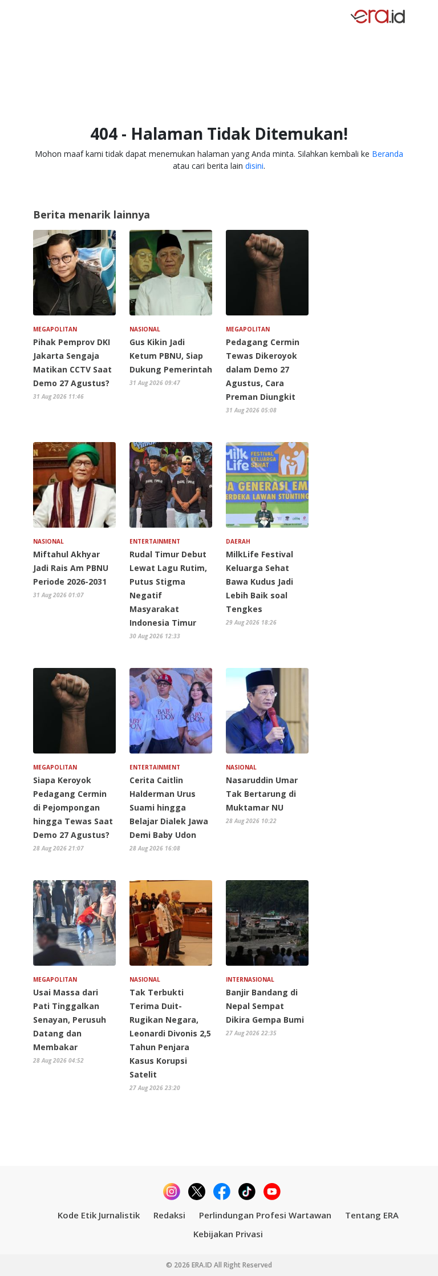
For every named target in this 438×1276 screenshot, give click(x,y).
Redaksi (169, 1215)
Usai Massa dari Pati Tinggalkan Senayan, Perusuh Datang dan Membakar (69, 1019)
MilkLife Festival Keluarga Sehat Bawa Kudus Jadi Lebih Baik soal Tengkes (259, 581)
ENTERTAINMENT (154, 541)
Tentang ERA (372, 1215)
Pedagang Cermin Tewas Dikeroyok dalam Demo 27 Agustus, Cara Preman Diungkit (262, 369)
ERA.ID (203, 1265)
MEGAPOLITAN (55, 329)
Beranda (387, 153)
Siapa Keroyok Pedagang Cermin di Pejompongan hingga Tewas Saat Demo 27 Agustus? (73, 807)
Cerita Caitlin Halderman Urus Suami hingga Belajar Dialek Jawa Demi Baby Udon (168, 807)
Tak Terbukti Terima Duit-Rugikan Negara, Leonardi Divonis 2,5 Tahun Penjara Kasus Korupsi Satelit (170, 1033)
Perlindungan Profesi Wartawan (265, 1215)
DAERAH (238, 541)
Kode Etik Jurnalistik (99, 1215)
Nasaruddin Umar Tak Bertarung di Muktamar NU (262, 794)
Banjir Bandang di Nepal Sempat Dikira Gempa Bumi (265, 1006)
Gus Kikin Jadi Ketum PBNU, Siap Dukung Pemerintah (170, 356)
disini (254, 165)
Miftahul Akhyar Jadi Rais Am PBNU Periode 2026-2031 (70, 568)
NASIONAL (144, 329)
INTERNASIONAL (250, 979)
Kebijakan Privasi (228, 1233)
